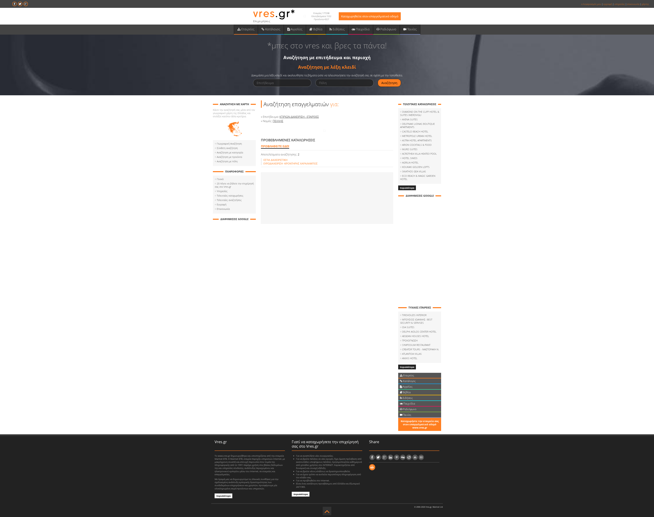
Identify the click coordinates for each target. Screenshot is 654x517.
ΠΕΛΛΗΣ (278, 121)
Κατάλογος (272, 29)
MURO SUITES (409, 149)
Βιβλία (317, 29)
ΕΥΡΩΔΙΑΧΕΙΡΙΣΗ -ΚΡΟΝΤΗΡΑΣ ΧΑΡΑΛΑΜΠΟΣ (290, 163)
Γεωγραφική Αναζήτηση (229, 143)
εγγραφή (607, 4)
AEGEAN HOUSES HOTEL (415, 336)
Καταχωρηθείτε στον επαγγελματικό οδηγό (369, 16)
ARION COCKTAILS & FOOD (417, 144)
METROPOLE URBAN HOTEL (417, 136)
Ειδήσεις (338, 29)
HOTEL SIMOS (409, 158)
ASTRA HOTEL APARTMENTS (417, 140)
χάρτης (645, 4)
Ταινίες (411, 29)
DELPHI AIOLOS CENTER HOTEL (419, 331)
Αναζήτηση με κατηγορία (230, 152)
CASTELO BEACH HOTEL (415, 131)
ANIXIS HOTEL (409, 358)
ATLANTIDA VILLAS (412, 353)
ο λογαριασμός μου (591, 4)
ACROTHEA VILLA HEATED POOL (419, 153)
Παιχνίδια (362, 29)
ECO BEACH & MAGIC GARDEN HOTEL (417, 177)
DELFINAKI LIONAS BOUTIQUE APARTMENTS (417, 125)
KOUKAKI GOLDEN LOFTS (416, 167)
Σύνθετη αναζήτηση (227, 148)
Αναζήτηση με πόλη (227, 161)
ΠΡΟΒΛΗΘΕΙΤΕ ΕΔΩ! (275, 146)
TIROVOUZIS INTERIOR (414, 315)
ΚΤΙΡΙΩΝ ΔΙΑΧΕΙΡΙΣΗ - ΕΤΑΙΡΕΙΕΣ (299, 117)
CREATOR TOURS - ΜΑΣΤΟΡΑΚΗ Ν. (420, 349)
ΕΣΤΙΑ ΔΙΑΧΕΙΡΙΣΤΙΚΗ (275, 160)
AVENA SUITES (410, 119)
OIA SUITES (408, 327)
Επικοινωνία (223, 209)
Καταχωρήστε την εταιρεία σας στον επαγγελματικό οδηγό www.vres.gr (420, 424)
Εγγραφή (221, 204)
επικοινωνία (633, 4)
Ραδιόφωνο (387, 29)
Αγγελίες (296, 29)
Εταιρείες (247, 29)
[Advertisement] (327, 198)
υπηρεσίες (619, 4)
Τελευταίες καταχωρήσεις (230, 195)
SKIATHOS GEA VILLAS (414, 171)
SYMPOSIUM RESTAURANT (416, 345)
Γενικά (220, 179)
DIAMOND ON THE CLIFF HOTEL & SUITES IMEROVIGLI (419, 113)
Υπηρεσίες (222, 191)
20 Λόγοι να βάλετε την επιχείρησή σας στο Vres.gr (234, 185)
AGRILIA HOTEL (410, 162)
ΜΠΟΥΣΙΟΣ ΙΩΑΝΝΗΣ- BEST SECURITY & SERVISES (416, 321)
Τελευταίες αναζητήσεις (229, 200)
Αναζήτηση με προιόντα (229, 157)
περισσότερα (407, 187)
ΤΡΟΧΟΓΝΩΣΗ (410, 340)
